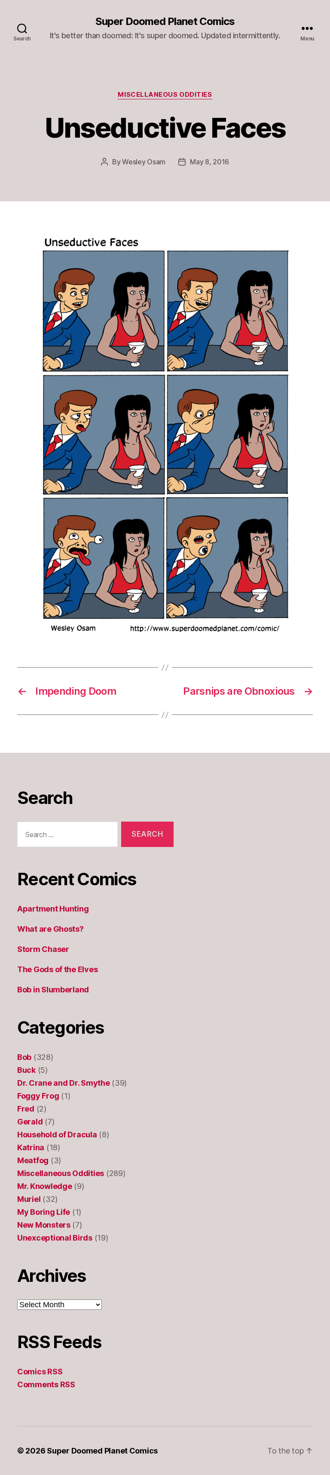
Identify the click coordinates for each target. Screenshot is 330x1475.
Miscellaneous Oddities (165, 95)
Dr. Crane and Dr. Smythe (63, 1082)
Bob (24, 1057)
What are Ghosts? (50, 928)
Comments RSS (46, 1384)
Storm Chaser (43, 949)
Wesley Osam (143, 161)
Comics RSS (39, 1371)
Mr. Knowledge (44, 1186)
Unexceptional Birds (54, 1237)
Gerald (30, 1121)
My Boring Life (43, 1211)
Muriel (28, 1199)
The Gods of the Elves (57, 969)
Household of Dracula (57, 1134)
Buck (26, 1070)
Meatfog (33, 1160)
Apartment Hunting (53, 908)
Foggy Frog (38, 1095)
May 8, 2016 (209, 161)
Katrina (30, 1147)
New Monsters (43, 1224)
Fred (25, 1108)
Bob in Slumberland (53, 989)
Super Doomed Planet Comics (165, 21)
